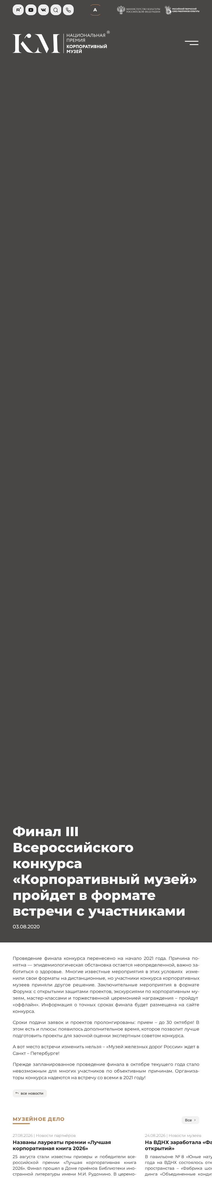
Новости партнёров (56, 1135)
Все (188, 1120)
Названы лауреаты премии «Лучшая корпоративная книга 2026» (62, 1145)
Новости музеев (185, 1135)
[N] (191, 55)
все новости (32, 1093)
